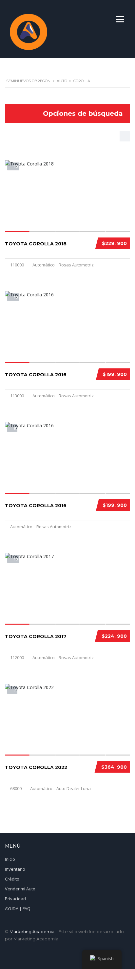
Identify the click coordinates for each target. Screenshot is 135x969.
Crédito (12, 879)
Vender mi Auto (20, 889)
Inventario (15, 869)
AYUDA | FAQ (17, 908)
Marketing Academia (32, 931)
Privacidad (15, 899)
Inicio (10, 859)
